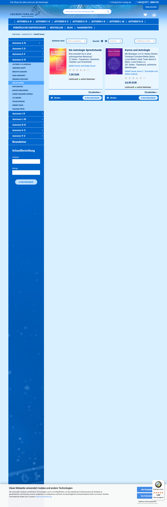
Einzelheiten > (95, 92)
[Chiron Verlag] (34, 11)
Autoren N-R (136, 21)
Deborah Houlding (20, 79)
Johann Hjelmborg (20, 90)
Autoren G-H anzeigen (21, 64)
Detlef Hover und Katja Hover (82, 66)
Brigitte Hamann (19, 72)
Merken (57, 98)
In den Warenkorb (92, 98)
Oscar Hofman (18, 101)
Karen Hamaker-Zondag (22, 94)
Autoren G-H (80, 21)
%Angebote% (85, 27)
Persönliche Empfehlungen (29, 27)
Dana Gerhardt (18, 75)
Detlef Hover (18, 83)
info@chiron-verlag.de (120, 2)
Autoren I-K (98, 21)
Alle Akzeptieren (147, 490)
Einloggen (151, 7)
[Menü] (162, 481)
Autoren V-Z (18, 135)
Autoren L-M (117, 21)
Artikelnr (15, 157)
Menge (15, 168)
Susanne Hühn (18, 109)
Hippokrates (17, 86)
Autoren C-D (43, 21)
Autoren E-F (61, 21)
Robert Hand (17, 105)
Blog (70, 27)
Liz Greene (16, 98)
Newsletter (19, 141)
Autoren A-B (24, 21)
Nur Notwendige (147, 496)
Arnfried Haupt (19, 68)
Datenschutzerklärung (43, 497)
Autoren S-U (18, 130)
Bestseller (57, 27)
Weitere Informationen (147, 501)
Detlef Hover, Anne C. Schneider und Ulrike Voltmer (141, 72)
